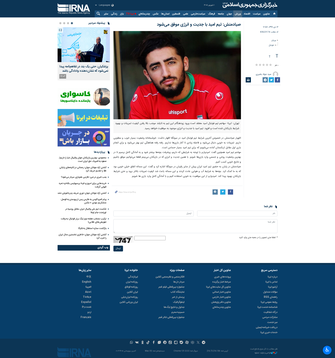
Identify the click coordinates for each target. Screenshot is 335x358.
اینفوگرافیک (178, 302)
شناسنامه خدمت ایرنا (267, 307)
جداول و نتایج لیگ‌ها (174, 307)
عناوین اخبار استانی (221, 292)
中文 (88, 277)
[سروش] (164, 343)
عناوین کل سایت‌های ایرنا (218, 287)
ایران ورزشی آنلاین (129, 302)
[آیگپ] (175, 343)
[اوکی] (142, 343)
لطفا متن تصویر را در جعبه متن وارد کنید (258, 237)
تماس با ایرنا (271, 282)
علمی (185, 14)
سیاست (256, 14)
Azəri (88, 292)
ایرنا (249, 5)
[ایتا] (170, 343)
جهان (229, 14)
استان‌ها (165, 14)
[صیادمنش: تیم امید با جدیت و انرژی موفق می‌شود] (177, 75)
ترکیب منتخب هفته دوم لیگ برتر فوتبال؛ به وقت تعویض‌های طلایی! (83, 220)
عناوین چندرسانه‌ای (221, 307)
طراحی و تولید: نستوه (263, 353)
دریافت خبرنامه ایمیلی (266, 327)
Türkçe (87, 297)
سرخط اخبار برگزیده (221, 282)
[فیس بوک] (153, 343)
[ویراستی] (159, 343)
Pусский (86, 307)
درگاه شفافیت (270, 312)
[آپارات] (187, 343)
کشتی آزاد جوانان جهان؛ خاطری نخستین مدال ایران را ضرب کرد (82, 236)
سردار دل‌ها (178, 282)
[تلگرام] (203, 343)
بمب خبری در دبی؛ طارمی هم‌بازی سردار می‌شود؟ (83, 177)
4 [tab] (60, 23)
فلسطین (176, 14)
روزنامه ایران (132, 282)
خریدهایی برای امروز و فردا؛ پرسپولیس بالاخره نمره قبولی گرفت (82, 185)
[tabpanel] (84, 53)
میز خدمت (272, 322)
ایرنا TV (130, 14)
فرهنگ (211, 14)
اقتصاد (247, 14)
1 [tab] (72, 23)
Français (86, 317)
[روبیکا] (192, 343)
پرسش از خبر (178, 297)
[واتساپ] (131, 343)
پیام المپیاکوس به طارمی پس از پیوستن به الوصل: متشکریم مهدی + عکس (83, 201)
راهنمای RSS (270, 297)
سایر (106, 14)
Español (86, 302)
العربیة (88, 287)
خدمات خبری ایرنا (268, 332)
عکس (155, 14)
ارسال (118, 248)
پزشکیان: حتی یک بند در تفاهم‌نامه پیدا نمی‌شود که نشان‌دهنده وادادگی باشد (83, 69)
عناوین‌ (266, 14)
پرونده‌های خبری (222, 277)
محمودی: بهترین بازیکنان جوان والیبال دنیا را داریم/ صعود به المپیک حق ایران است (82, 159)
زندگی (114, 14)
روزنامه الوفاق (131, 287)
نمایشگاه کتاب (177, 292)
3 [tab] (64, 23)
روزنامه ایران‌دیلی (129, 297)
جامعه (221, 14)
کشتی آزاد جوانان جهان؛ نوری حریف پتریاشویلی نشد (82, 193)
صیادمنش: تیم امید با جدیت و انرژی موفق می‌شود (199, 24)
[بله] (181, 343)
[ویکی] (137, 343)
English (86, 282)
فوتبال (271, 45)
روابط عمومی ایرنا (269, 302)
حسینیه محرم (177, 312)
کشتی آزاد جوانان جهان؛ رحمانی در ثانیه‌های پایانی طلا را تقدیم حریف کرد (82, 169)
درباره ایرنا (272, 277)
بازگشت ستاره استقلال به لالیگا (92, 228)
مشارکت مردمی (269, 317)
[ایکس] (198, 343)
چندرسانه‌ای (144, 14)
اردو (89, 312)
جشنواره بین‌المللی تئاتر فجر (171, 317)
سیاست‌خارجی (198, 14)
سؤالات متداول (270, 292)
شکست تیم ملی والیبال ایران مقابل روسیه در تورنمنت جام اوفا (85, 210)
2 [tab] (68, 23)
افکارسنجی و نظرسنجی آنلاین (170, 277)
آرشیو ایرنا (272, 287)
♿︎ (327, 350)
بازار (122, 14)
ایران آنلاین (132, 292)
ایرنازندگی (133, 277)
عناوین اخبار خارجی (221, 297)
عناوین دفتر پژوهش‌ (221, 302)
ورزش (238, 14)
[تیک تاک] (148, 343)
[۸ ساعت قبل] (84, 44)
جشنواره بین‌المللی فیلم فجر (171, 287)
